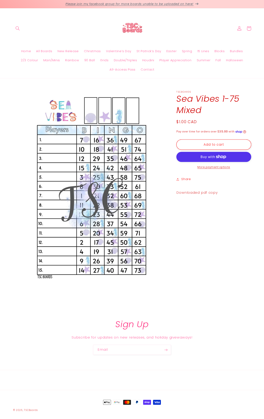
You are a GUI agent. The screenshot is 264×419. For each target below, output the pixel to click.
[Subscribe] (166, 350)
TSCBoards (31, 410)
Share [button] (186, 179)
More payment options (213, 167)
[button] (17, 28)
